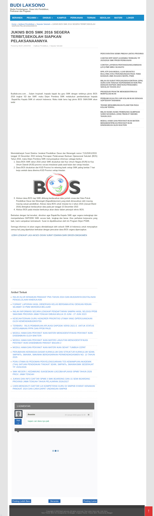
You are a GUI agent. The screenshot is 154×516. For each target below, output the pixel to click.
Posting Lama (90, 501)
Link (97, 511)
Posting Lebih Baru (21, 501)
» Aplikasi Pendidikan (40, 46)
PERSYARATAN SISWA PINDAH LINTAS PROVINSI (121, 54)
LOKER (130, 18)
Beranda (17, 18)
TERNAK (91, 18)
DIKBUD (48, 18)
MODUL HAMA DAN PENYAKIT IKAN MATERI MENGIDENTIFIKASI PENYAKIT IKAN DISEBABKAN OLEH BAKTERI (119, 123)
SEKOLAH (105, 18)
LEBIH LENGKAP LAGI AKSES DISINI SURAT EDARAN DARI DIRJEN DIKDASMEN (49, 235)
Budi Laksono (27, 5)
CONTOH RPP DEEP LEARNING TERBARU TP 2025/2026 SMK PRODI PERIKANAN (120, 59)
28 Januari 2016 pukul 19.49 (75, 415)
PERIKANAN (76, 18)
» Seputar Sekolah (55, 46)
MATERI (118, 18)
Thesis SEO (92, 513)
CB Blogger (71, 513)
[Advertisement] (54, 71)
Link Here (103, 511)
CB (1, 515)
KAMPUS (61, 18)
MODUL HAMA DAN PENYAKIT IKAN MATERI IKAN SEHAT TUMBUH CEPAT (49, 347)
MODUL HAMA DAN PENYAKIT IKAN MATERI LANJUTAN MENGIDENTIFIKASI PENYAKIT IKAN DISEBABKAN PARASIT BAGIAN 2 (50, 341)
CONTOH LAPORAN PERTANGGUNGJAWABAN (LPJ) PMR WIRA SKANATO (121, 66)
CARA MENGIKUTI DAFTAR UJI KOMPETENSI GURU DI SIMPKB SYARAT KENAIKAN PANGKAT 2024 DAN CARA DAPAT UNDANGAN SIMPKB (54, 387)
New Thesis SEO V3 (49, 513)
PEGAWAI (32, 18)
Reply (18, 422)
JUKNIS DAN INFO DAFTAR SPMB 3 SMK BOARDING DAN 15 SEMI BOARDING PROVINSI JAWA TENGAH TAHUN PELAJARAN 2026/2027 (51, 380)
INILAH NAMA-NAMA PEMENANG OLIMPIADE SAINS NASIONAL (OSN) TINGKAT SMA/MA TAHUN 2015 (120, 114)
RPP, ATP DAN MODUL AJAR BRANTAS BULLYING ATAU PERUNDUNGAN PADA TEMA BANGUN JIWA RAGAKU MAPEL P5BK (120, 74)
